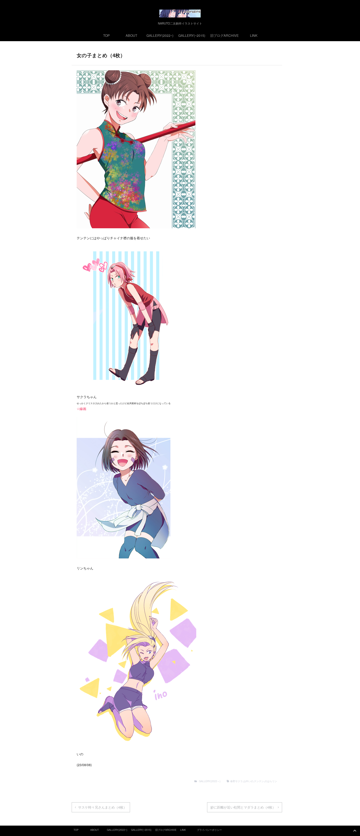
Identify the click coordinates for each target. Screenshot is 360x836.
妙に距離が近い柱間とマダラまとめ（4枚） (243, 807)
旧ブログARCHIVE (224, 35)
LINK (254, 35)
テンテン (259, 781)
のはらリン (271, 781)
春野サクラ (236, 781)
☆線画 (81, 408)
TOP (106, 35)
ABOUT (131, 35)
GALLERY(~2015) (191, 35)
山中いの (248, 781)
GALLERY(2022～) (209, 781)
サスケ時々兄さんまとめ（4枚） (102, 807)
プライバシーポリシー (209, 829)
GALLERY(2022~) (159, 35)
